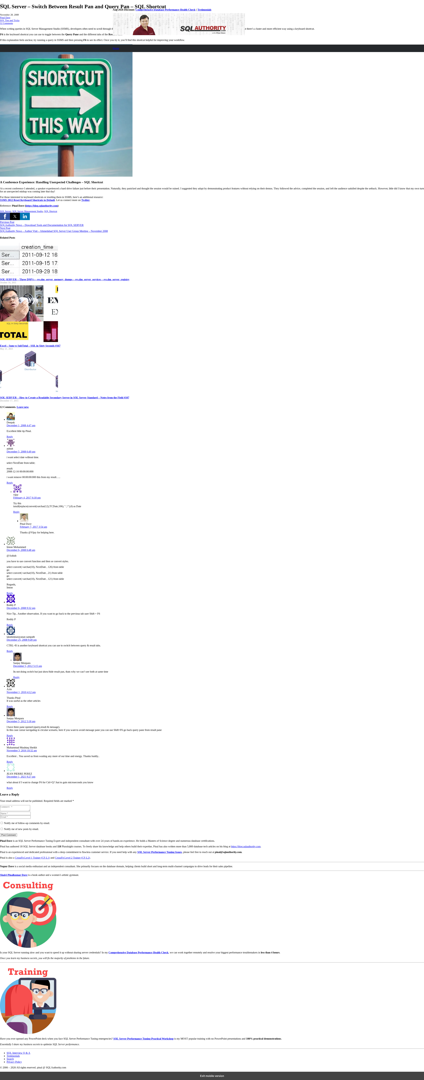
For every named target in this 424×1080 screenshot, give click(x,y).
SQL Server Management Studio (27, 211)
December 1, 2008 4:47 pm (21, 425)
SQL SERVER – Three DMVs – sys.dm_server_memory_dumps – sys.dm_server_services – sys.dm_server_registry (64, 279)
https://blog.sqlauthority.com (246, 846)
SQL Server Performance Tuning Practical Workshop (143, 1038)
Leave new (23, 407)
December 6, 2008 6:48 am (21, 550)
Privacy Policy (14, 1061)
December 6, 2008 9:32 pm (21, 608)
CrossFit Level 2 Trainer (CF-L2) (72, 857)
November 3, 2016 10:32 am (22, 750)
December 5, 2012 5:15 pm (27, 666)
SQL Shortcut (50, 211)
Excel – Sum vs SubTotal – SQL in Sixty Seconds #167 (30, 345)
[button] (5, 216)
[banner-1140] (179, 34)
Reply (10, 436)
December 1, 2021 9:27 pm (21, 776)
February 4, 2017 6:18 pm (27, 497)
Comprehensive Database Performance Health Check (165, 9)
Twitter (85, 200)
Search (10, 1058)
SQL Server (5, 211)
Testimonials (204, 9)
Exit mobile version (212, 1076)
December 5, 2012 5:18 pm (21, 721)
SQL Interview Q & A (18, 1053)
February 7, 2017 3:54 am (33, 526)
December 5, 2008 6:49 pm (21, 451)
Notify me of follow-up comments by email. (27, 823)
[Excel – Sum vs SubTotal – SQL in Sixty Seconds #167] (29, 341)
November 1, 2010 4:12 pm (21, 692)
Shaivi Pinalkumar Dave (13, 875)
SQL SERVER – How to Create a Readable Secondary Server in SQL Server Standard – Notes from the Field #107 (64, 397)
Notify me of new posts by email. (21, 829)
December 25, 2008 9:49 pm (22, 639)
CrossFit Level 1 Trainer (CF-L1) (32, 857)
